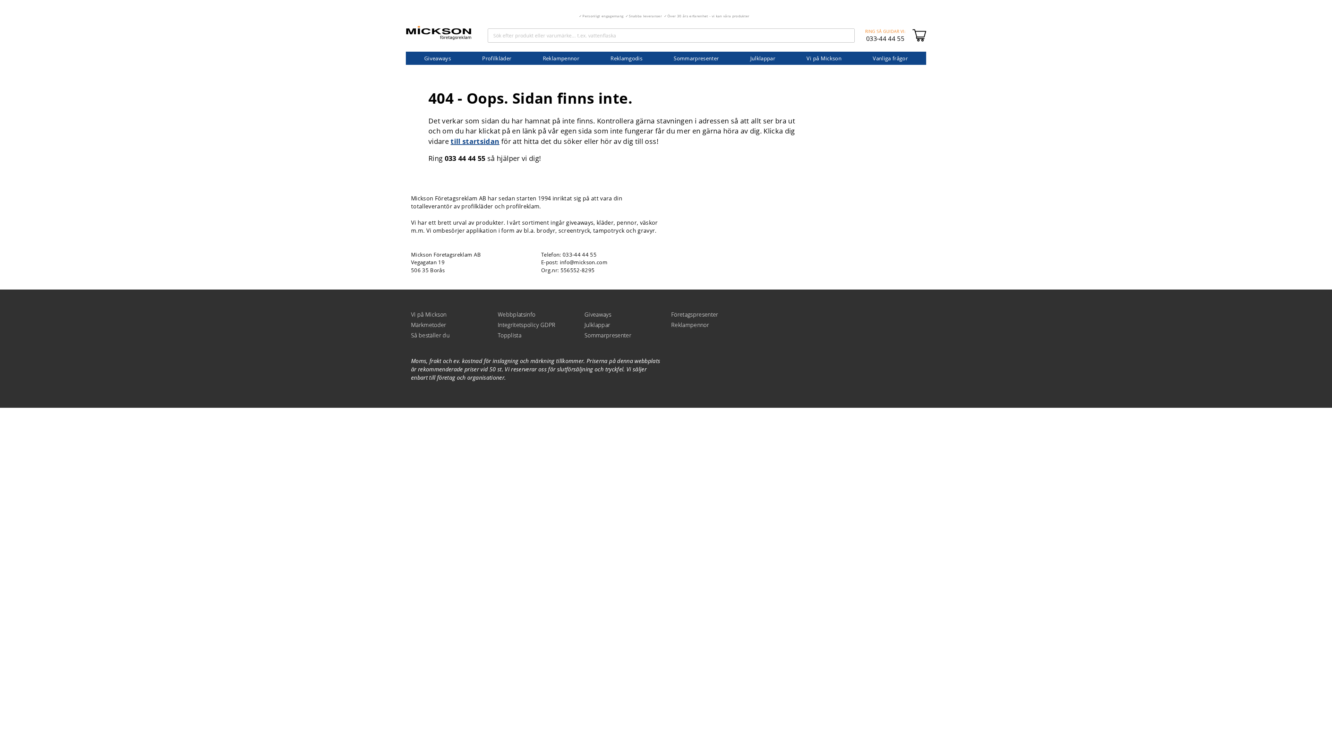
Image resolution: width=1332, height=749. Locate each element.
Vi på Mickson (823, 58)
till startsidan (475, 141)
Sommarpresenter (696, 58)
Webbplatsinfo (516, 314)
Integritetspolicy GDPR (526, 325)
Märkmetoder (428, 325)
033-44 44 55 (885, 38)
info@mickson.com (583, 262)
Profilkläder (496, 58)
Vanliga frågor (890, 58)
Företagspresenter (694, 314)
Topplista (509, 335)
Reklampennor (561, 58)
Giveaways (437, 58)
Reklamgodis (626, 58)
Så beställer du (430, 335)
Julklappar (762, 58)
